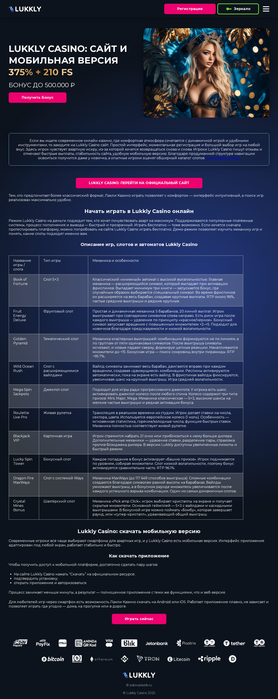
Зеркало (242, 9)
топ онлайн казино (222, 158)
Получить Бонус (37, 97)
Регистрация (190, 9)
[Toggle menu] (266, 9)
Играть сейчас (139, 619)
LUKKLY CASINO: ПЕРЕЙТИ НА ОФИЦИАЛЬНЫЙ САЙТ (139, 183)
